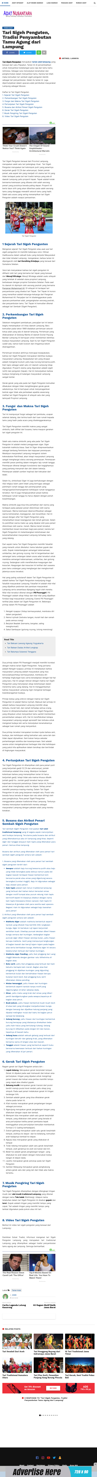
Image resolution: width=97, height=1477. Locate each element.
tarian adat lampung (41, 62)
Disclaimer (40, 1465)
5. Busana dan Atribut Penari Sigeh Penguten (22, 107)
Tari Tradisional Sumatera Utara (15, 1376)
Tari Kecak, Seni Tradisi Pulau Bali (79, 1376)
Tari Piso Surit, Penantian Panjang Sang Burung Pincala (48, 1376)
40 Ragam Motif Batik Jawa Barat (44, 1306)
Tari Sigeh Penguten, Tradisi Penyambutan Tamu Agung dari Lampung (26, 39)
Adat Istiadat (17, 3)
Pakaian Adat (67, 3)
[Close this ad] (95, 1464)
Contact (30, 1465)
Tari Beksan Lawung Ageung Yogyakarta (25, 643)
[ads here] (48, 1471)
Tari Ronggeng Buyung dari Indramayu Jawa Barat (47, 1352)
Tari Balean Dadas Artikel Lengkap (22, 647)
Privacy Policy (53, 1465)
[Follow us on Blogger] (59, 1457)
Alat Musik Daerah (35, 3)
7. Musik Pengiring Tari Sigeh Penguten (19, 113)
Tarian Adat (16, 1290)
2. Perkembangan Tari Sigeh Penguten (19, 98)
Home (5, 3)
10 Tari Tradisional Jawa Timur (77, 1352)
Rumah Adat (81, 3)
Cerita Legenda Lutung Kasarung (14, 1306)
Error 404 (74, 1465)
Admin (14, 1295)
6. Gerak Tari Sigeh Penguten (15, 110)
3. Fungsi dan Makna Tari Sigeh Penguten (20, 101)
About (21, 1465)
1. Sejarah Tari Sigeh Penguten (15, 95)
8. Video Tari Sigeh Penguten (15, 116)
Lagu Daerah (52, 3)
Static (64, 1465)
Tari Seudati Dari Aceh (13, 1351)
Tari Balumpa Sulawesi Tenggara (21, 652)
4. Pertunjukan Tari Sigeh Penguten (18, 104)
